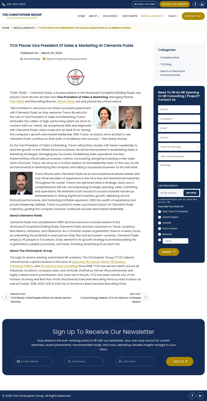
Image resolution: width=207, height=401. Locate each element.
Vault (172, 16)
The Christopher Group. (29, 396)
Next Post (110, 298)
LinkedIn (167, 222)
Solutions (109, 16)
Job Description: (168, 185)
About (93, 16)
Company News (169, 57)
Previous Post (41, 298)
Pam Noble (17, 101)
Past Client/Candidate (175, 211)
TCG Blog (165, 64)
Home (81, 16)
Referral (167, 234)
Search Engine (170, 217)
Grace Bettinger (31, 59)
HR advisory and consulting (58, 266)
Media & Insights (151, 16)
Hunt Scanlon (170, 228)
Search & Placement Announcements (66, 59)
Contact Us (192, 16)
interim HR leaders (113, 262)
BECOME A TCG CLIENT (144, 4)
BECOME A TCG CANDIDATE (174, 4)
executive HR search (85, 262)
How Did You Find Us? (171, 206)
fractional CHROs (21, 266)
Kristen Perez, (66, 101)
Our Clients (129, 16)
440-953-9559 (16, 4)
